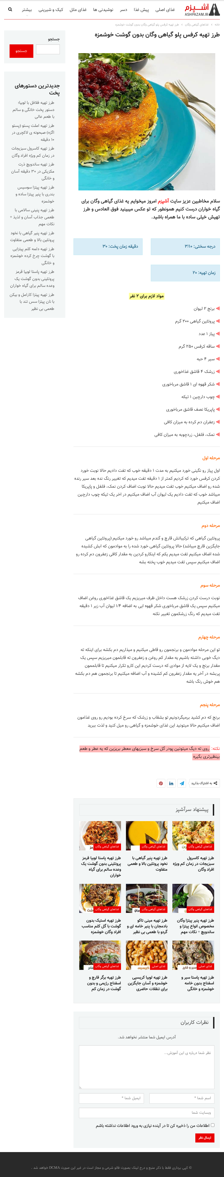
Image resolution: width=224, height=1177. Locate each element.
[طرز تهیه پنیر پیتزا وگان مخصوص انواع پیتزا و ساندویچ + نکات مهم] (193, 898)
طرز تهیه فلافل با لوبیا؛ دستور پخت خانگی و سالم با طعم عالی (33, 110)
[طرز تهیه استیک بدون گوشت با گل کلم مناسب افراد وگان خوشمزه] (100, 898)
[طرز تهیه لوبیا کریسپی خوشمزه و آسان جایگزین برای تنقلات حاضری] (147, 955)
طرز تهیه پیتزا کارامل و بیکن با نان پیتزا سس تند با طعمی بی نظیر (32, 302)
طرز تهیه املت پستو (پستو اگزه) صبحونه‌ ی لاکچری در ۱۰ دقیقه (33, 133)
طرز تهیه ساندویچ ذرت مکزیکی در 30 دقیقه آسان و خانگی (32, 171)
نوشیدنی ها (103, 10)
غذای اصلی (165, 10)
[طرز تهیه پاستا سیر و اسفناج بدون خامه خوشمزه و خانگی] (193, 955)
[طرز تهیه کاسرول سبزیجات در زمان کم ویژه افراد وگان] (193, 835)
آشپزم (163, 201)
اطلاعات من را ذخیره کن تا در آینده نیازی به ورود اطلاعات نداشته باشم (153, 1126)
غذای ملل (78, 10)
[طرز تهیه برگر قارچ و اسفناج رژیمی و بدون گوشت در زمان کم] (100, 955)
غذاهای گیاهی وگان (200, 846)
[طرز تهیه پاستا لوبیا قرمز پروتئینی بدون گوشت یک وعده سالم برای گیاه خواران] (100, 835)
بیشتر (27, 10)
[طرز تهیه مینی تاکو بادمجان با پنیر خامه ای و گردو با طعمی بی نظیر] (147, 898)
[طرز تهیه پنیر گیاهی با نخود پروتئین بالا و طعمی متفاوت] (147, 835)
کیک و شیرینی (51, 10)
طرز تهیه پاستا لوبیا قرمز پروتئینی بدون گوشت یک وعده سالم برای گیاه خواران (32, 279)
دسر (123, 10)
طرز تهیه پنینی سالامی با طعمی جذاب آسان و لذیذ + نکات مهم (32, 217)
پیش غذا (141, 10)
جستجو (54, 39)
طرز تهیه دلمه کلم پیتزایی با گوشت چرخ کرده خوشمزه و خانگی (32, 256)
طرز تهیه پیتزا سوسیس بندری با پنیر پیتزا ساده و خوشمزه (35, 194)
